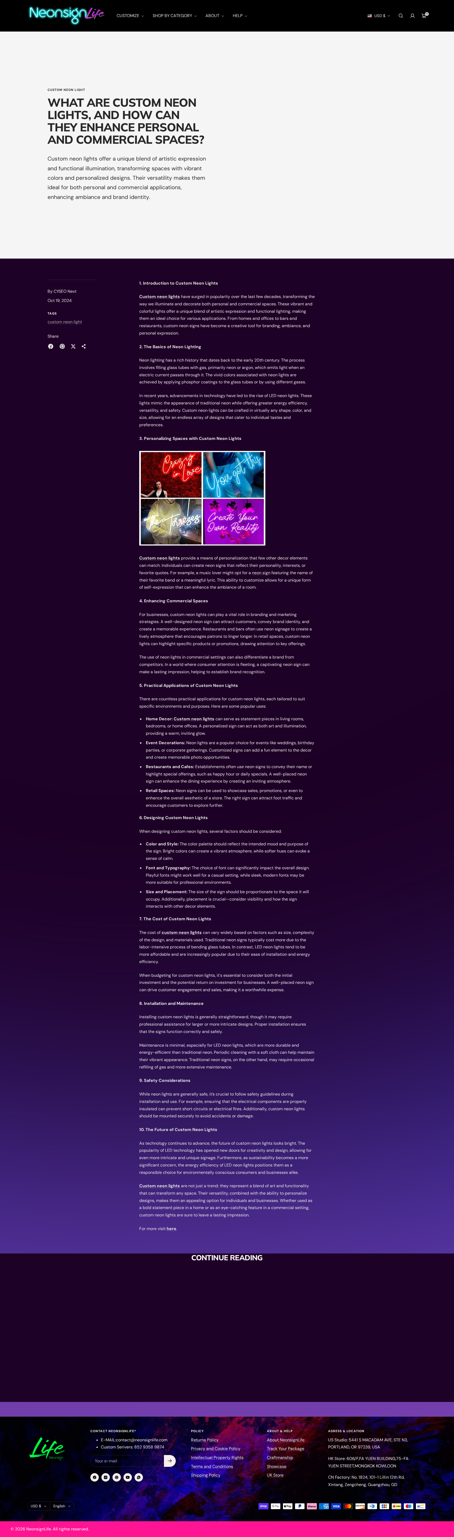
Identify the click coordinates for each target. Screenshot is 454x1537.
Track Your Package (285, 1448)
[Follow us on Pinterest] (116, 1477)
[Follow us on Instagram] (105, 1477)
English (59, 1506)
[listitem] (51, 346)
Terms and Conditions (212, 1466)
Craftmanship (280, 1457)
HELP (238, 15)
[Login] (412, 15)
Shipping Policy (205, 1475)
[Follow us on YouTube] (127, 1477)
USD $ (379, 15)
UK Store (275, 1475)
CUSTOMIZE (128, 15)
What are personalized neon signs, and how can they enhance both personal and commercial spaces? (174, 1380)
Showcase (276, 1466)
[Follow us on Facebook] (94, 1477)
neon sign (261, 572)
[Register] (170, 1461)
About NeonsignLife (286, 1440)
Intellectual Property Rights (217, 1457)
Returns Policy (205, 1440)
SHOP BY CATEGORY (173, 15)
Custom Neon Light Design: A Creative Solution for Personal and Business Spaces (266, 1349)
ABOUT (212, 15)
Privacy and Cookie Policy (215, 1448)
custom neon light (66, 90)
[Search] (401, 15)
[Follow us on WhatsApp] (139, 1477)
